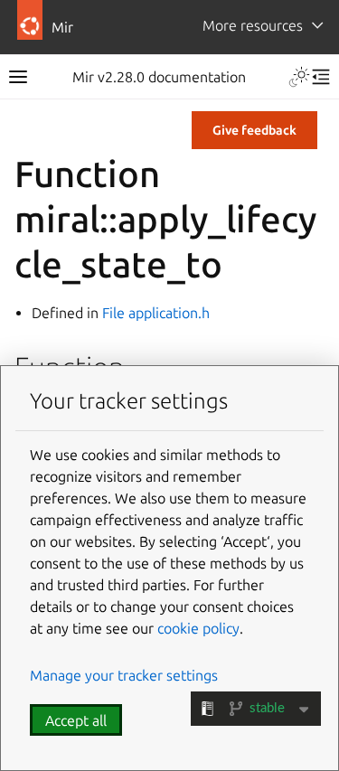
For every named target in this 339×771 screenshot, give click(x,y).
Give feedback (254, 130)
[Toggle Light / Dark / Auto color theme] (299, 77)
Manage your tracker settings (124, 675)
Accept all (76, 720)
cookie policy (198, 628)
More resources (252, 25)
